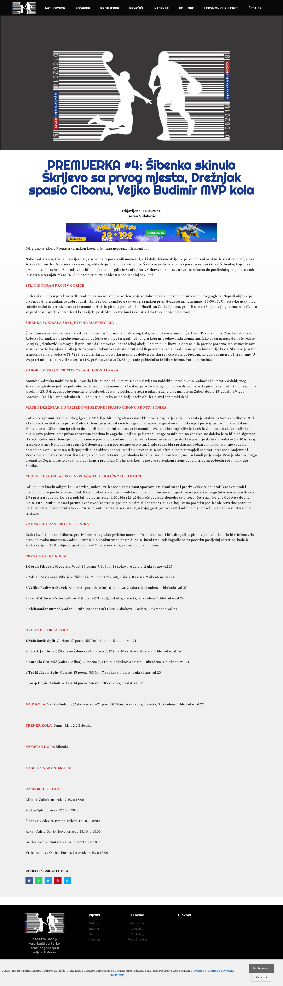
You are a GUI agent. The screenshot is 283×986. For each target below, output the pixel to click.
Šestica (255, 8)
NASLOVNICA (55, 8)
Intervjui (161, 8)
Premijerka (109, 8)
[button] (29, 880)
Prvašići (136, 8)
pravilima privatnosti (205, 970)
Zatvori (261, 977)
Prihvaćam (261, 968)
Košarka (82, 8)
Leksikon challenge (221, 8)
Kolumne (186, 8)
